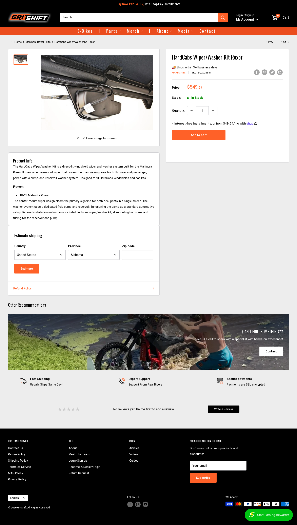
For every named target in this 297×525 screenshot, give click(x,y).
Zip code (128, 246)
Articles (134, 448)
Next (283, 41)
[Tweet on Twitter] (272, 72)
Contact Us (15, 448)
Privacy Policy (17, 479)
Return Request (79, 473)
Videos (134, 454)
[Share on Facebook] (257, 72)
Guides (133, 460)
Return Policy (16, 454)
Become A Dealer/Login (84, 467)
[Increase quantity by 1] (213, 110)
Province (74, 246)
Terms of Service (19, 467)
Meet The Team (79, 454)
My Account (245, 19)
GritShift (22, 507)
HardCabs (179, 72)
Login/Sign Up (78, 460)
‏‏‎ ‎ (8, 512)
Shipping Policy (18, 460)
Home (18, 41)
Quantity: (178, 110)
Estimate (26, 268)
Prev (270, 41)
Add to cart (199, 135)
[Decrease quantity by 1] (191, 110)
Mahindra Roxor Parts (38, 41)
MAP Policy (15, 473)
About (73, 448)
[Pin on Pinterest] (264, 72)
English (14, 497)
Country (19, 246)
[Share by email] (280, 72)
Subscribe (203, 478)
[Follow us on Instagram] (138, 504)
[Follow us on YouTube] (145, 504)
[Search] (223, 17)
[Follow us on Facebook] (130, 504)
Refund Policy (22, 288)
